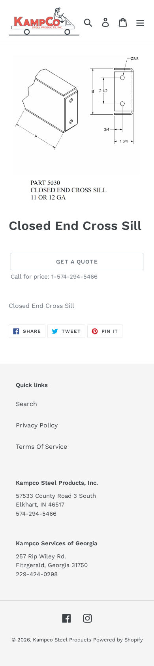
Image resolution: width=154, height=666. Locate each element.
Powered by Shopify (118, 640)
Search (26, 404)
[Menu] (140, 22)
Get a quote (77, 261)
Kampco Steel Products (62, 640)
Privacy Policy (37, 425)
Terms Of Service (41, 446)
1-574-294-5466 (74, 276)
